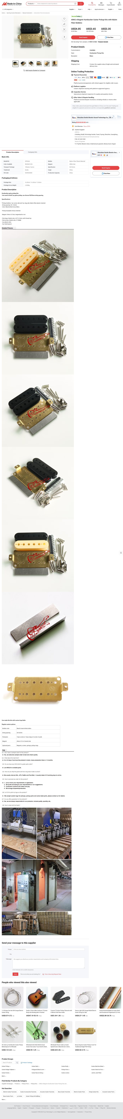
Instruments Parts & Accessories (42, 13)
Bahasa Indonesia (111, 1108)
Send (15, 974)
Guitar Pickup (5, 1066)
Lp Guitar (19, 1096)
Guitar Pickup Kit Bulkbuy (33, 1096)
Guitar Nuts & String (37, 1073)
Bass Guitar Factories (64, 1092)
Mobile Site (100, 1106)
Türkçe (96, 1108)
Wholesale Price (64, 1106)
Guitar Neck (35, 1066)
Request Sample (103, 42)
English (19, 1108)
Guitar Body (65, 1066)
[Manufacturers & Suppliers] (11, 4)
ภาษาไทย (91, 1108)
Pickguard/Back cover (38, 1069)
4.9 (99, 155)
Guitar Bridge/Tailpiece (8, 1069)
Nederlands (65, 1108)
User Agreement (71, 1112)
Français (38, 1108)
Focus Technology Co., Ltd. (49, 1112)
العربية (71, 1108)
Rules (120, 9)
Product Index (92, 1106)
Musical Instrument (27, 13)
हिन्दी (86, 1108)
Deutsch (58, 1108)
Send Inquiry (83, 37)
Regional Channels (82, 1106)
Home (3, 13)
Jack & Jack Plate (96, 1073)
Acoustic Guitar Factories (47, 1092)
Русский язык (45, 1108)
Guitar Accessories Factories (28, 1092)
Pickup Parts (65, 1069)
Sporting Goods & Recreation (14, 13)
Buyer (79, 9)
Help (89, 9)
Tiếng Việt (102, 1108)
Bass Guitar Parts (8, 1096)
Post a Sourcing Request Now (52, 974)
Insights (107, 1106)
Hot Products (17, 1106)
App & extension (99, 9)
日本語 (81, 1108)
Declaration (80, 1112)
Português (31, 1108)
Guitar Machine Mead (97, 1066)
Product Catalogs (27, 1062)
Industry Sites (73, 1106)
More (3, 1099)
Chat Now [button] (110, 37)
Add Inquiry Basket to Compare (35, 70)
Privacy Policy (88, 1112)
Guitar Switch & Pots (97, 1069)
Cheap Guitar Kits (94, 1092)
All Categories (8, 9)
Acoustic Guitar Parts (108, 1092)
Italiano (52, 1108)
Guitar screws (65, 1073)
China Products (26, 1106)
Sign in (119, 5)
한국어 (76, 1108)
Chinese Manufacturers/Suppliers (40, 1106)
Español (25, 1108)
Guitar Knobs (5, 1073)
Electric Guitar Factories (10, 1092)
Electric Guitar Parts (79, 1092)
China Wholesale (54, 1106)
